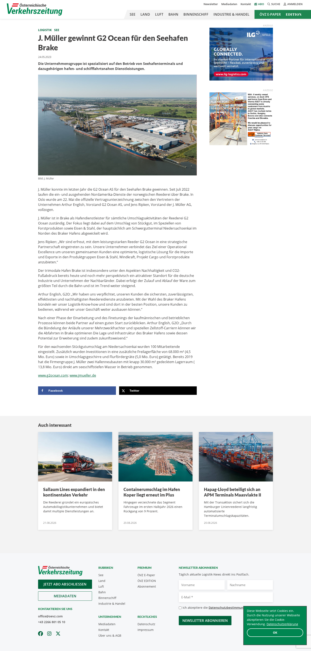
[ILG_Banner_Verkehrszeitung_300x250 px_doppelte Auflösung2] (241, 53)
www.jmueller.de (83, 375)
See (132, 14)
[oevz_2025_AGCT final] (241, 118)
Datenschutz (146, 624)
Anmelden (295, 4)
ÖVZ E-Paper (270, 14)
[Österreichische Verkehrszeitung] (34, 9)
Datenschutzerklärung (282, 624)
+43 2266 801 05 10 (51, 622)
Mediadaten (229, 4)
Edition (294, 14)
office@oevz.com (50, 616)
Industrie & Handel (231, 14)
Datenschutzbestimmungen (229, 608)
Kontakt (246, 4)
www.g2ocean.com (53, 375)
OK (275, 632)
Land (145, 14)
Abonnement (147, 586)
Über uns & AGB (109, 635)
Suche (275, 4)
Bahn (173, 14)
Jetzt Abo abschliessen (65, 584)
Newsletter (211, 4)
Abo (261, 4)
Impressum (146, 630)
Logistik (45, 30)
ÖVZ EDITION (147, 581)
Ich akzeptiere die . (217, 608)
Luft (159, 14)
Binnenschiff (195, 14)
